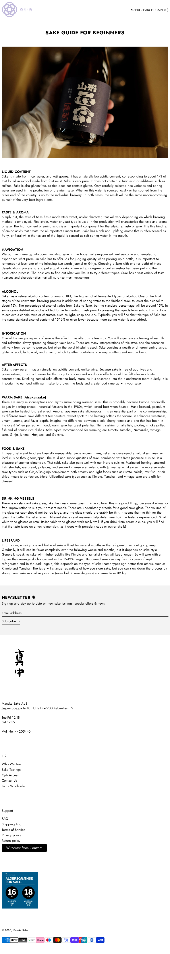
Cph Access (10, 775)
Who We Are (11, 764)
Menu (135, 10)
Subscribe (9, 621)
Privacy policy (11, 835)
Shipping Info (11, 824)
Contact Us (9, 780)
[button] (147, 10)
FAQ (5, 818)
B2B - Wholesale (13, 786)
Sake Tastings (11, 769)
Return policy (11, 840)
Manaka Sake (20, 930)
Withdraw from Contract (24, 847)
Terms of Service (13, 829)
